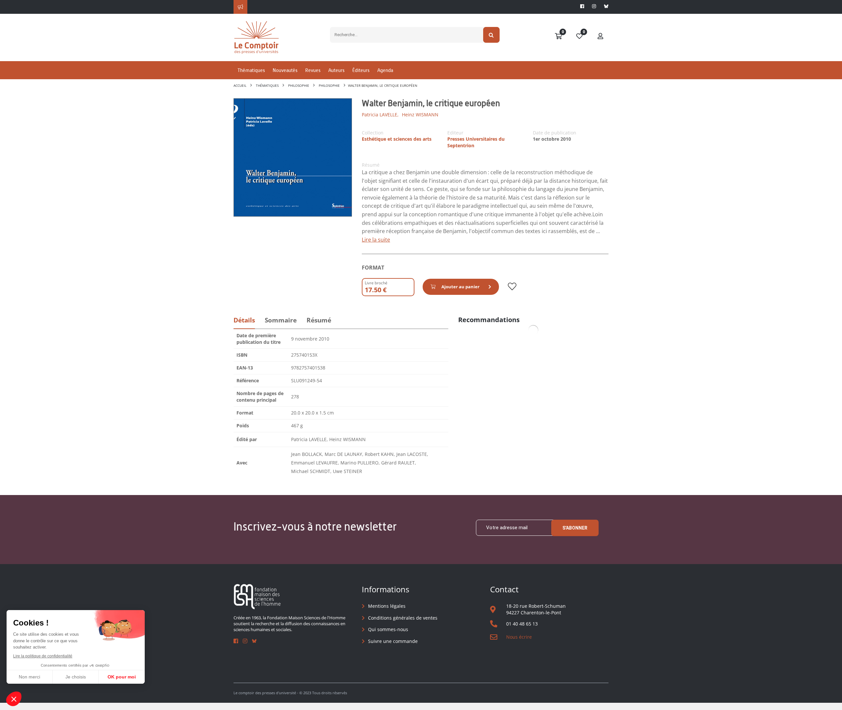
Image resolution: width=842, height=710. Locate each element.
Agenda (385, 70)
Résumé (319, 320)
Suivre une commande (393, 641)
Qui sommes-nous (388, 629)
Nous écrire (519, 637)
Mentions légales (387, 606)
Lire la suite (376, 239)
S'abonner (574, 528)
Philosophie (298, 85)
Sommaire (281, 320)
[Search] (491, 35)
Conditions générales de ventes (402, 618)
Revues (312, 70)
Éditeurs (360, 70)
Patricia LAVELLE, (380, 114)
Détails (244, 320)
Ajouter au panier (460, 287)
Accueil (240, 85)
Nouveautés (285, 70)
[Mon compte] (600, 36)
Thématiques (251, 70)
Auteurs (336, 70)
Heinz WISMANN (420, 114)
